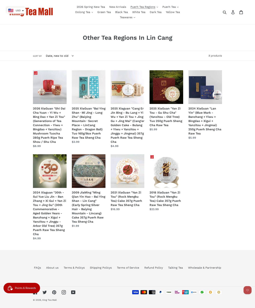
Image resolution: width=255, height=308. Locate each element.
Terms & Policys (74, 267)
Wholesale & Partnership (204, 267)
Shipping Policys (101, 267)
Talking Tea (175, 267)
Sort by (37, 56)
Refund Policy (153, 267)
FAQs (37, 267)
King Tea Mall (49, 300)
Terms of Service (128, 267)
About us (52, 267)
